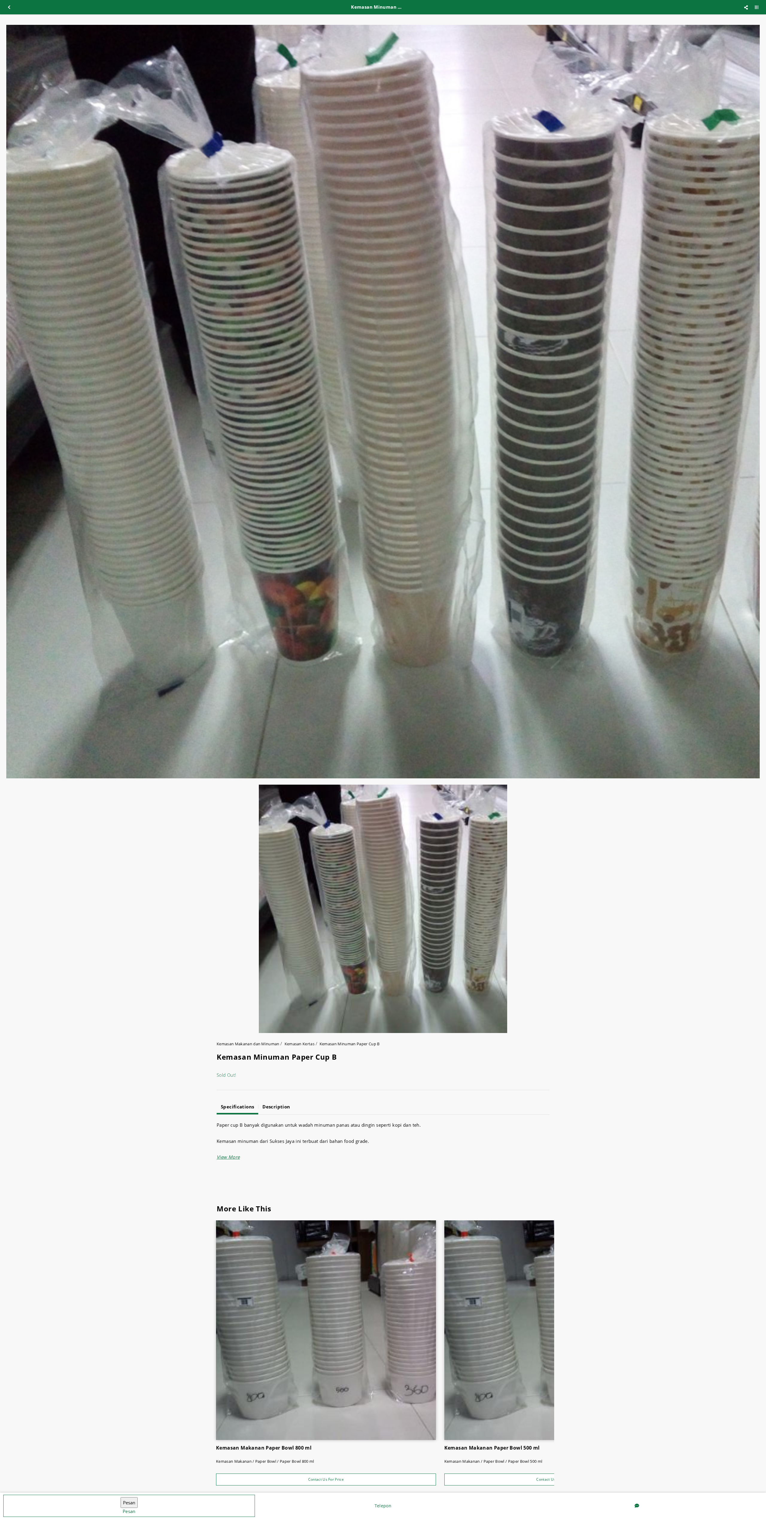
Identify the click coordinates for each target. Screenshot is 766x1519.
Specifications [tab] (237, 1107)
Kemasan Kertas (300, 1043)
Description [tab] (276, 1107)
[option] (383, 401)
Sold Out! (226, 1075)
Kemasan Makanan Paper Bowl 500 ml (492, 1447)
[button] (228, 1157)
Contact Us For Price (326, 1479)
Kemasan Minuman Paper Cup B (350, 1043)
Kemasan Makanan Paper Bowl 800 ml (263, 1447)
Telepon (383, 1506)
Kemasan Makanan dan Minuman (248, 1043)
